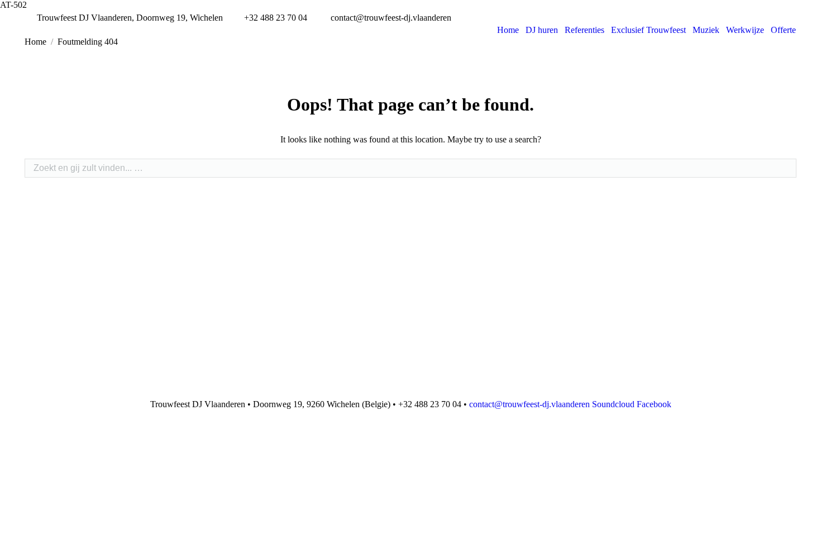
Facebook (654, 404)
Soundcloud (613, 404)
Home (35, 41)
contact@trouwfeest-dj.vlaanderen (529, 404)
